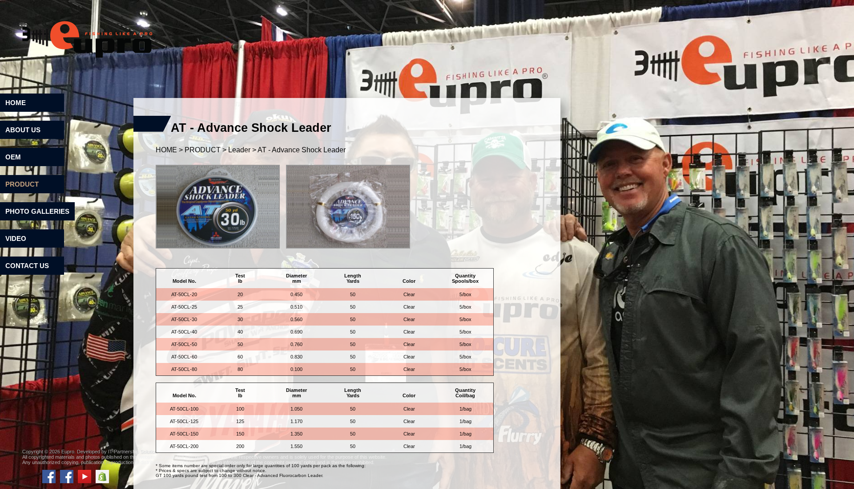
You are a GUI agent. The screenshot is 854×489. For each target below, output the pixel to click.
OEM (13, 157)
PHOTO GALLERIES (37, 211)
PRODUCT (22, 184)
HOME (15, 102)
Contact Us (27, 265)
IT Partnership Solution (132, 451)
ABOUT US (22, 130)
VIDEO (15, 238)
